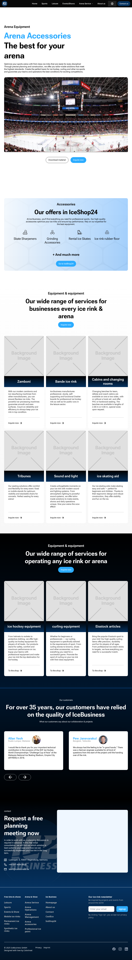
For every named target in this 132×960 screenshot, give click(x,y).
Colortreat (28, 950)
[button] (86, 3)
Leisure (55, 3)
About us (101, 3)
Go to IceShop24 (66, 263)
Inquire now (78, 160)
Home (34, 3)
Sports (44, 3)
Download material (57, 160)
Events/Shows (69, 3)
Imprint (47, 947)
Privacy (38, 947)
